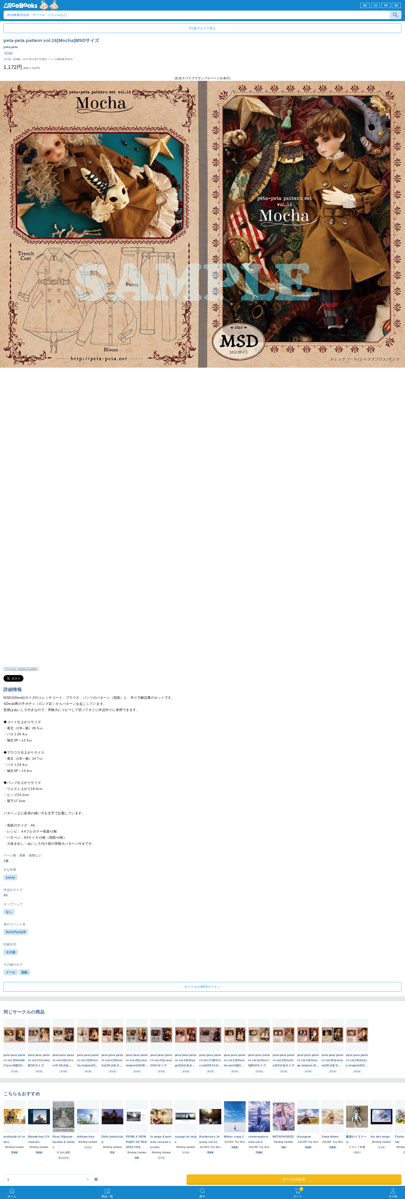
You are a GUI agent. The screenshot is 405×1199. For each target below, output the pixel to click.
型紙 (24, 972)
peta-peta (11, 47)
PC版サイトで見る (202, 28)
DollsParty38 (16, 932)
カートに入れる (293, 1179)
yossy (10, 877)
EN (365, 5)
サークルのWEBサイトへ (202, 987)
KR (386, 5)
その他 (10, 952)
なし (9, 912)
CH (376, 5)
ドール (10, 972)
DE (396, 5)
